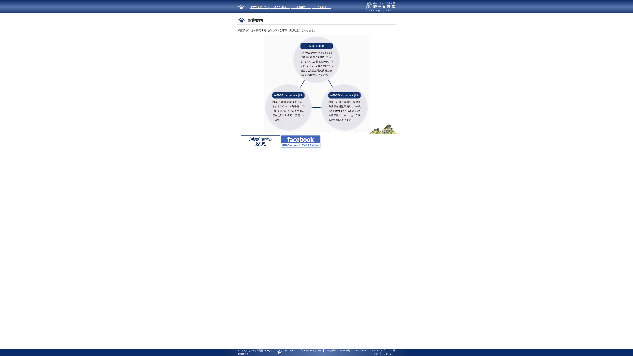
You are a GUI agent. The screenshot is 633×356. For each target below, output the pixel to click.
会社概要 (289, 350)
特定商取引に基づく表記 (338, 350)
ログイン (388, 353)
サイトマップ (378, 350)
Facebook (361, 350)
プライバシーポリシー (310, 350)
